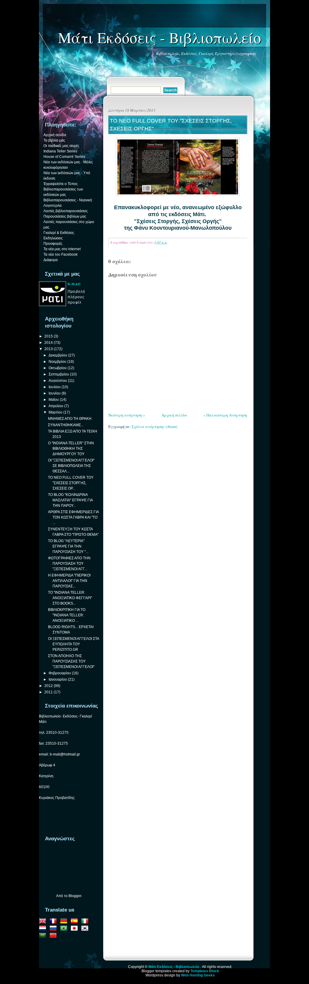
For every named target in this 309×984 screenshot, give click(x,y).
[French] (54, 922)
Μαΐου (54, 400)
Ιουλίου (55, 387)
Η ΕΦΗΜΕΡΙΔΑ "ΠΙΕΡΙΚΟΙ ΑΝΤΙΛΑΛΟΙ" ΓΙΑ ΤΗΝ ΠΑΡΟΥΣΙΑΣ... (69, 580)
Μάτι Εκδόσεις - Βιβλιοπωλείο (159, 37)
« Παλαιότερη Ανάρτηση (225, 415)
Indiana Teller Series (60, 151)
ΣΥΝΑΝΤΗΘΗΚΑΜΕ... (66, 425)
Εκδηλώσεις (53, 238)
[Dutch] (44, 929)
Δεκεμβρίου (58, 355)
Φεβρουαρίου (60, 673)
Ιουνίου (55, 393)
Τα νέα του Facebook (60, 254)
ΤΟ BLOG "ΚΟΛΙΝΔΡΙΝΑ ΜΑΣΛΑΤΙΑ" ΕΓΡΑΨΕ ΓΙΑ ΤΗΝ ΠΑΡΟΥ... (70, 500)
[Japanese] (75, 929)
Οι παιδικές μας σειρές (61, 146)
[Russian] (54, 929)
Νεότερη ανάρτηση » (126, 415)
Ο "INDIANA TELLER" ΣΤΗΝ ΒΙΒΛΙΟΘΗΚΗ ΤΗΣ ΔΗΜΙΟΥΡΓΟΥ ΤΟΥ (71, 448)
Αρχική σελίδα (174, 415)
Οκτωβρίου (58, 368)
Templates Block (204, 971)
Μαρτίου (55, 412)
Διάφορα (50, 260)
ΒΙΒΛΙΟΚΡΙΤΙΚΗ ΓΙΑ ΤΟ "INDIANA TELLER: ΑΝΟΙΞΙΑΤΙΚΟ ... (66, 615)
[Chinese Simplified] (54, 936)
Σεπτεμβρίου (59, 374)
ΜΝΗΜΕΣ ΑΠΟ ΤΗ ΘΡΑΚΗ (69, 419)
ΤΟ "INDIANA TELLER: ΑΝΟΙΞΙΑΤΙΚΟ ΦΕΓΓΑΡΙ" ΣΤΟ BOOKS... (70, 597)
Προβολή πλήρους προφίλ (76, 297)
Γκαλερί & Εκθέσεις (58, 233)
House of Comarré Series (64, 157)
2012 (48, 686)
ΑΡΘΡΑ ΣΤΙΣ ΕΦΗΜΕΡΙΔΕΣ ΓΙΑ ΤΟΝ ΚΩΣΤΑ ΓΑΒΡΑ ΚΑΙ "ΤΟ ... (73, 517)
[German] (65, 922)
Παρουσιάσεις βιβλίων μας (64, 216)
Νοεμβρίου (57, 361)
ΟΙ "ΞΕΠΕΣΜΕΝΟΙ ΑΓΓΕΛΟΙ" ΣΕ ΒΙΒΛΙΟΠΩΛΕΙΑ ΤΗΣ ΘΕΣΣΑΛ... (71, 465)
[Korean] (86, 929)
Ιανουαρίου (58, 679)
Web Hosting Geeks (198, 975)
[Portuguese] (65, 929)
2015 (48, 336)
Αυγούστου (58, 381)
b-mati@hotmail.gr (65, 754)
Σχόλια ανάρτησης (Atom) (154, 426)
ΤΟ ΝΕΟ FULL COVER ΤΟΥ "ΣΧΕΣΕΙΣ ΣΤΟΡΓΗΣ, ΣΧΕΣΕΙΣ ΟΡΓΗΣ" (171, 124)
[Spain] (75, 922)
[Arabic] (44, 936)
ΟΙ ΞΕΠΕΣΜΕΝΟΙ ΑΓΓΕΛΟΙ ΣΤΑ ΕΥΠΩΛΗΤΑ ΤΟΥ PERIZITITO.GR (73, 644)
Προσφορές (52, 243)
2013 (48, 349)
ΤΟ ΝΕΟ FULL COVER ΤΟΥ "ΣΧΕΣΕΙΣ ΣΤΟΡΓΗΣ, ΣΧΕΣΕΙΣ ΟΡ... (71, 482)
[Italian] (86, 922)
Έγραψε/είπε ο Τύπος (60, 184)
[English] (44, 922)
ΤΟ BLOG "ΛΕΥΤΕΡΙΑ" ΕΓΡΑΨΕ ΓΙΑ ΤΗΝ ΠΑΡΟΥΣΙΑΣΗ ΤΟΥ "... (68, 546)
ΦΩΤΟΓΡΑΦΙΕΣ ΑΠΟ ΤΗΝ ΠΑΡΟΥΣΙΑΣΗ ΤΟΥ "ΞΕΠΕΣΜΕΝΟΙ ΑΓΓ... (69, 563)
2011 (48, 692)
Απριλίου (56, 406)
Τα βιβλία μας (54, 140)
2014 (48, 342)
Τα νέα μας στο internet (62, 249)
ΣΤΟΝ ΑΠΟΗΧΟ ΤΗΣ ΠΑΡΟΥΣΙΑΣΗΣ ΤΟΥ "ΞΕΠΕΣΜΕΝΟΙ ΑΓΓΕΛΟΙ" (71, 661)
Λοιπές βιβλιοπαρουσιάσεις (65, 211)
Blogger (74, 896)
